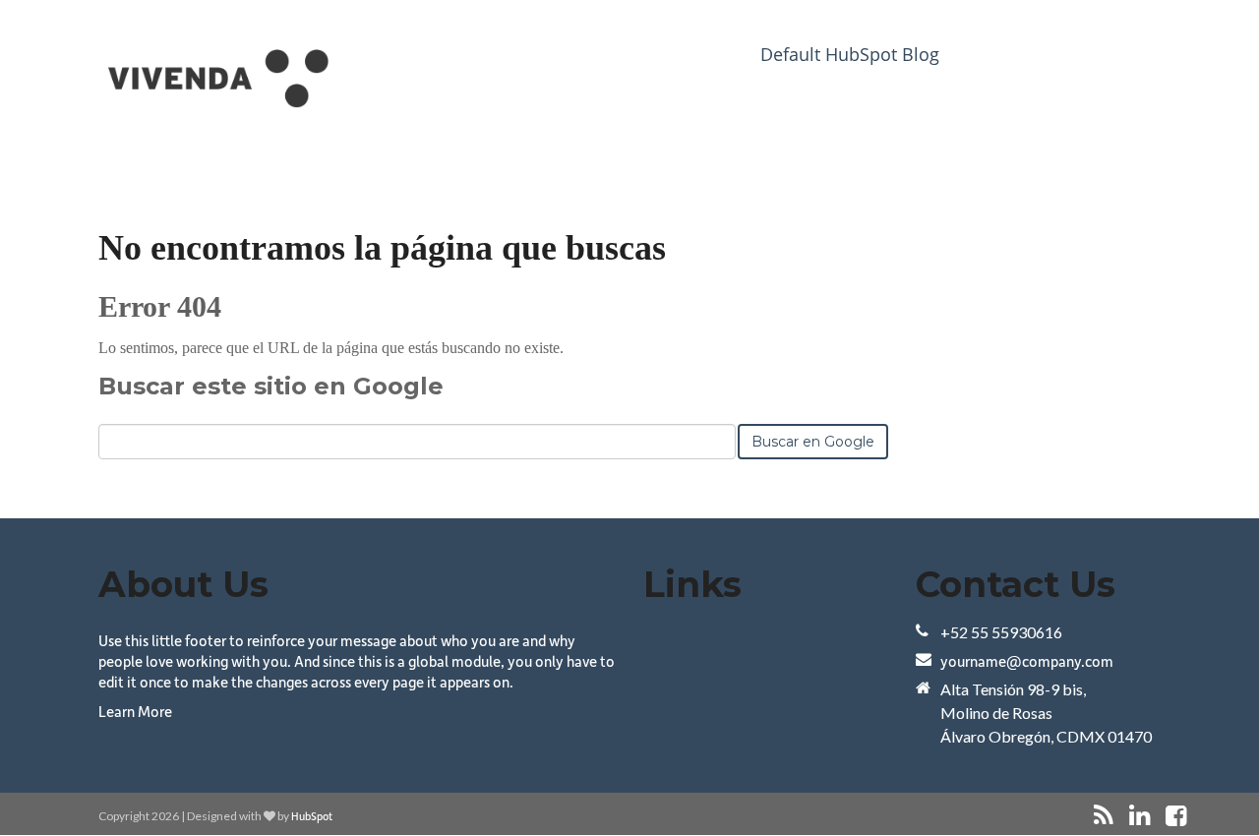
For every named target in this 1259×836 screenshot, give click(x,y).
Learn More (135, 711)
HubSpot (311, 815)
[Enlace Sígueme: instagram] (1202, 816)
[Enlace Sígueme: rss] (1103, 816)
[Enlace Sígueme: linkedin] (1139, 816)
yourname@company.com (1026, 661)
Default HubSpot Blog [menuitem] (849, 54)
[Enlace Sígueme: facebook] (1176, 816)
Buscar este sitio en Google (271, 386)
